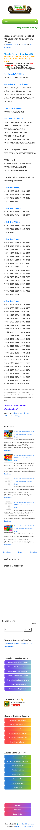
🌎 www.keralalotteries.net (25, 824)
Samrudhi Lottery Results (17, 689)
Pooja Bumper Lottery (17, 742)
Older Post (33, 552)
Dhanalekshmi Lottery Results (18, 671)
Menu (6, 22)
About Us (18, 805)
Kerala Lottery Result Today (18, 757)
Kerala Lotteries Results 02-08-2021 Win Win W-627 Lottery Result (24, 457)
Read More (8, 450)
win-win (23, 45)
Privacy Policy (18, 814)
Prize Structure (18, 779)
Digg (18, 416)
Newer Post (7, 552)
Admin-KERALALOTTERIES (24, 826)
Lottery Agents (18, 783)
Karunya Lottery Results (18, 684)
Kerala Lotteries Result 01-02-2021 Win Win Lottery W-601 (19, 38)
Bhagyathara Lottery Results (18, 662)
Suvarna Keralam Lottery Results (18, 680)
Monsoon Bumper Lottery (18, 733)
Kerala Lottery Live (18, 766)
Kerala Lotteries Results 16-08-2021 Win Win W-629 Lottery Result (24, 434)
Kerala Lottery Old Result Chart (18, 761)
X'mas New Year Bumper (18, 720)
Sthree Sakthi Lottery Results (18, 667)
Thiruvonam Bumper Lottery (17, 737)
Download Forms (18, 774)
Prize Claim (18, 787)
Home (20, 552)
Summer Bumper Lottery (18, 724)
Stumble (10, 416)
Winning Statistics (18, 770)
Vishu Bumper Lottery (17, 729)
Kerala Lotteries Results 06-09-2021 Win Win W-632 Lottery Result (24, 481)
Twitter (27, 413)
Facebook (18, 413)
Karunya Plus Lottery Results (18, 676)
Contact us (18, 810)
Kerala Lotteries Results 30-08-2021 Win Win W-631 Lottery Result (24, 504)
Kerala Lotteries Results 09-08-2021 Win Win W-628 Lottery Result (24, 528)
